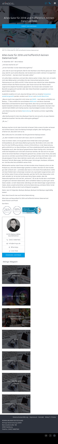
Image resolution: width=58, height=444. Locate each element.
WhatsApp (14, 247)
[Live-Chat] (46, 3)
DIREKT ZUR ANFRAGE (29, 26)
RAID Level (33, 101)
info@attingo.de (15, 243)
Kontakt (41, 417)
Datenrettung (26, 111)
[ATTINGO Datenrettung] (8, 3)
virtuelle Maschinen (42, 96)
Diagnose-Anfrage (13, 255)
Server (31, 96)
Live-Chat (14, 251)
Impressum (33, 417)
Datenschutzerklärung (20, 417)
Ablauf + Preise (50, 417)
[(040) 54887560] (50, 3)
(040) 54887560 (14, 240)
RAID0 (34, 99)
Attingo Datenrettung (8, 48)
